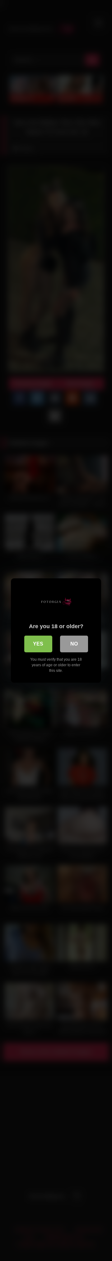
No (74, 643)
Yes (38, 643)
